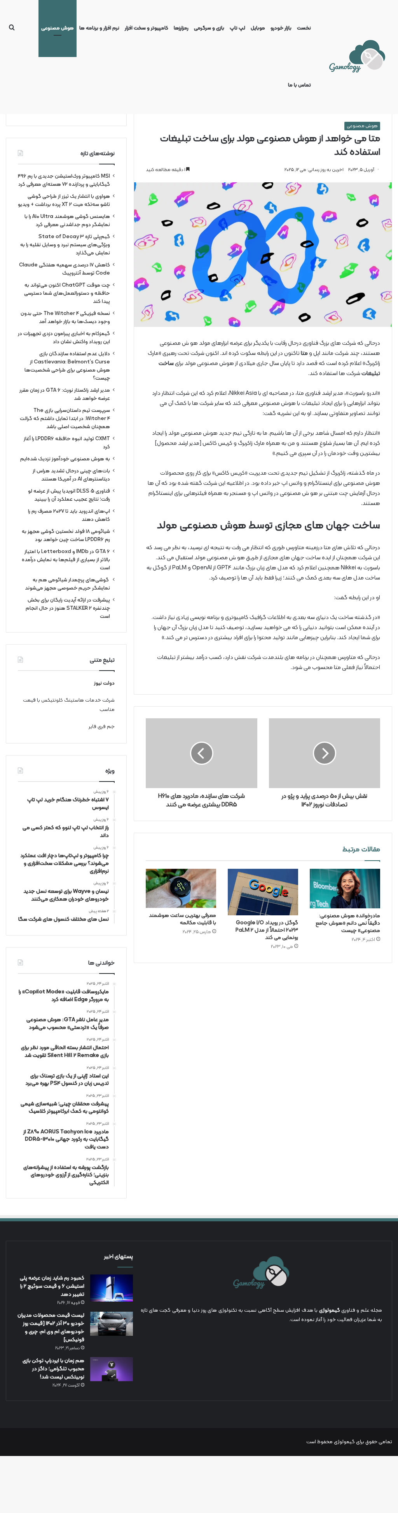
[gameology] (356, 57)
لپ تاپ (237, 28)
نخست (304, 28)
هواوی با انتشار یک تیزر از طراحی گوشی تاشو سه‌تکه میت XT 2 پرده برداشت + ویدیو (64, 200)
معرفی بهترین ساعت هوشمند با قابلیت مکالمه (182, 919)
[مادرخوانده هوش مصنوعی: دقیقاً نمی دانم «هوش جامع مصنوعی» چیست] (345, 888)
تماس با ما (299, 85)
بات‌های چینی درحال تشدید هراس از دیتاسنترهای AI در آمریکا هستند (71, 475)
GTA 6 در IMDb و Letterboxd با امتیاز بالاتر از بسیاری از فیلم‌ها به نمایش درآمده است (66, 560)
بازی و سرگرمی (209, 28)
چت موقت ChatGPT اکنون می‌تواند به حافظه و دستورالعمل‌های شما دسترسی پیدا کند (67, 293)
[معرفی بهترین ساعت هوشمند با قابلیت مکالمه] (181, 888)
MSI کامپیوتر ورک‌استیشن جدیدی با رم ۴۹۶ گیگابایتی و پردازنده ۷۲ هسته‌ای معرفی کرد (64, 180)
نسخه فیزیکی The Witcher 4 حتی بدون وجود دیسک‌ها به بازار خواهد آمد (65, 318)
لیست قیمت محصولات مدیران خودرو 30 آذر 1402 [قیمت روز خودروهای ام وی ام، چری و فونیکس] (50, 1327)
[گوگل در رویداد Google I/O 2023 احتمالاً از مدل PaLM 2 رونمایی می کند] (263, 892)
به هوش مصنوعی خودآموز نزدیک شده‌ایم (65, 459)
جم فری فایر (102, 727)
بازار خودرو (281, 28)
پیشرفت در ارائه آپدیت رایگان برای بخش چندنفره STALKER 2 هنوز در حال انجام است (68, 608)
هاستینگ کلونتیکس (62, 700)
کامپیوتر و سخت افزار (146, 28)
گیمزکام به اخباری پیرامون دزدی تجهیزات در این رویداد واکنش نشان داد (64, 338)
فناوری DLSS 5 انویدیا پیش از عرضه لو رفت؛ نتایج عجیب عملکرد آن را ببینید (69, 495)
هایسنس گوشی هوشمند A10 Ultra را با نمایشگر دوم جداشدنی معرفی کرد (67, 221)
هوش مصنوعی (57, 28)
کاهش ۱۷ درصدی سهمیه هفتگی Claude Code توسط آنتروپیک (64, 269)
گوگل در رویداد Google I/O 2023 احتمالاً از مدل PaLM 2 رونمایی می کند (267, 930)
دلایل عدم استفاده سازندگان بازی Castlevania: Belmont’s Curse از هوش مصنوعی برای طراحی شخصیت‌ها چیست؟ (67, 366)
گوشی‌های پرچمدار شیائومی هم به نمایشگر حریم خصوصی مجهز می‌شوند (67, 584)
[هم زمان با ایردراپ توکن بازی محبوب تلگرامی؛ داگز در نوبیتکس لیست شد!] (111, 1369)
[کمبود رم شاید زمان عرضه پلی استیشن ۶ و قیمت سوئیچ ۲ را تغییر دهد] (111, 1288)
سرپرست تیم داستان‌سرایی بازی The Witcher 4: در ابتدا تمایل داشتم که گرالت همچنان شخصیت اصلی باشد (65, 418)
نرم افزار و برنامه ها (99, 28)
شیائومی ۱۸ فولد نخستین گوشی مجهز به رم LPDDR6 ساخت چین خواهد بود (66, 535)
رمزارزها (181, 28)
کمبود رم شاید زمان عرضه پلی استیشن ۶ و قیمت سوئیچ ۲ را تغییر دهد (52, 1286)
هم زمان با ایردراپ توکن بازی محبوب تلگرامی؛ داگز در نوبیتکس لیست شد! (53, 1369)
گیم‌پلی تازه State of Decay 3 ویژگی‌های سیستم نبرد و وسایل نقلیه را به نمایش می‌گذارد (65, 245)
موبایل (258, 28)
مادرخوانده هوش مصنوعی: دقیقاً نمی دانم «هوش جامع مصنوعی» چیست (348, 923)
